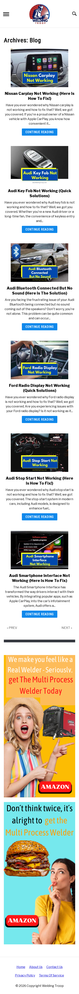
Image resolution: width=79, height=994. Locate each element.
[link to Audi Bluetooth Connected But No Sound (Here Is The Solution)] (39, 262)
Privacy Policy (25, 975)
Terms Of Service (51, 975)
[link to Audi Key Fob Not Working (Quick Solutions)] (39, 165)
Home (20, 967)
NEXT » (67, 628)
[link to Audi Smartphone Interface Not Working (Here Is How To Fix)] (39, 550)
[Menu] (6, 14)
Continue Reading (40, 132)
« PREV (12, 628)
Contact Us (54, 967)
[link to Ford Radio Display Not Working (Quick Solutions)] (39, 360)
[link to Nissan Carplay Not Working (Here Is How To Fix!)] (39, 68)
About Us (36, 967)
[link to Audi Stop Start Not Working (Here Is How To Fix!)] (39, 452)
